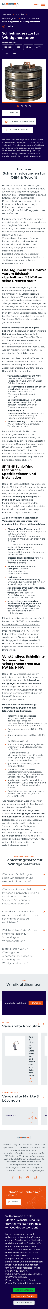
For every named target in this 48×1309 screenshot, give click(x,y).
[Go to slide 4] (30, 106)
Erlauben (36, 1003)
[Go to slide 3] (26, 106)
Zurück (10, 26)
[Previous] (38, 1024)
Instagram (35, 1177)
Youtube (27, 1177)
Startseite (6, 14)
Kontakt (14, 113)
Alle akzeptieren (24, 1290)
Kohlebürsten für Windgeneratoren (21, 624)
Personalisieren (24, 1302)
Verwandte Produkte (20, 130)
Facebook (12, 1177)
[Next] (44, 1024)
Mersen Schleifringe (30, 18)
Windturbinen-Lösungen (15, 238)
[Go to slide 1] (18, 106)
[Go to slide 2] (22, 106)
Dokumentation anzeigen (22, 121)
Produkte (19, 14)
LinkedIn (20, 1177)
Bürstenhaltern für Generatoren (24, 536)
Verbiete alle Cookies (24, 1296)
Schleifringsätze (9, 18)
